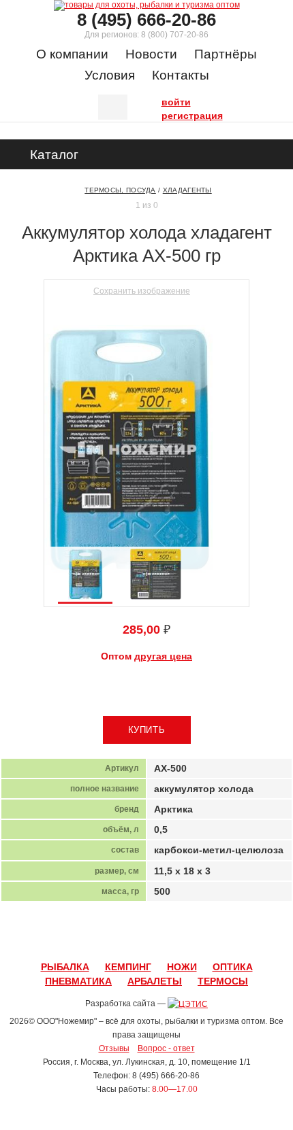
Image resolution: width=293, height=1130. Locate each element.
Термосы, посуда (120, 190)
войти (164, 101)
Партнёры (225, 54)
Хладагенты (187, 190)
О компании (72, 54)
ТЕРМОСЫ (223, 981)
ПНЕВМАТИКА (78, 981)
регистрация (164, 114)
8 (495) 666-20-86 (146, 20)
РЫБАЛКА (65, 966)
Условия (109, 75)
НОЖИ (182, 966)
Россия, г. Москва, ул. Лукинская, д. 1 (113, 1062)
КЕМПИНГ (128, 966)
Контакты (180, 75)
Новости (151, 54)
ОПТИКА (233, 966)
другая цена (163, 656)
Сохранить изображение (141, 291)
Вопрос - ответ (166, 1048)
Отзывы (114, 1048)
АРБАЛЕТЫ (154, 981)
